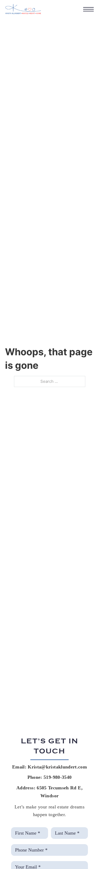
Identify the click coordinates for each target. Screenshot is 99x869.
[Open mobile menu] (88, 9)
